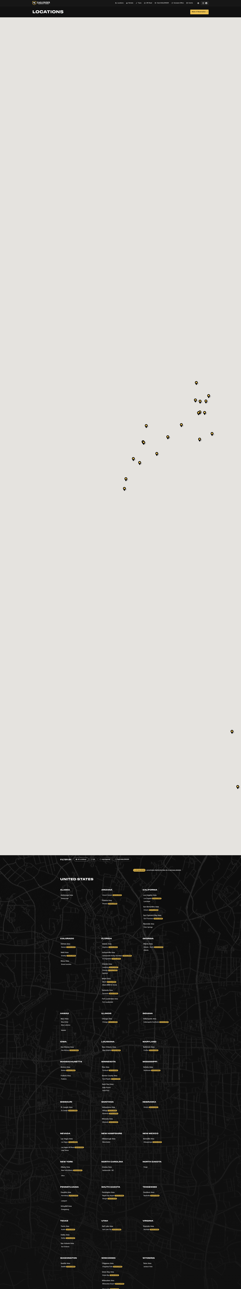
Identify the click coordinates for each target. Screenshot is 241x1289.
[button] (81, 859)
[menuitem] (119, 3)
